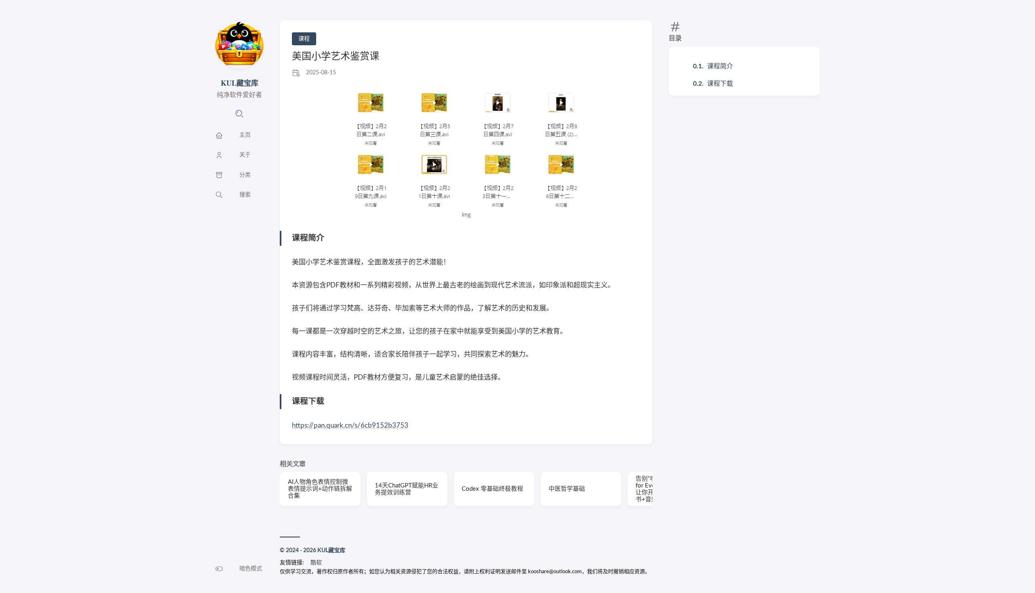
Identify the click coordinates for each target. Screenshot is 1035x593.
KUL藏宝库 (239, 83)
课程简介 (720, 66)
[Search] (239, 116)
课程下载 (720, 83)
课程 (304, 39)
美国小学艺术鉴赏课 (335, 56)
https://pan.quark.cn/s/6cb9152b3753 (350, 425)
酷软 (316, 563)
